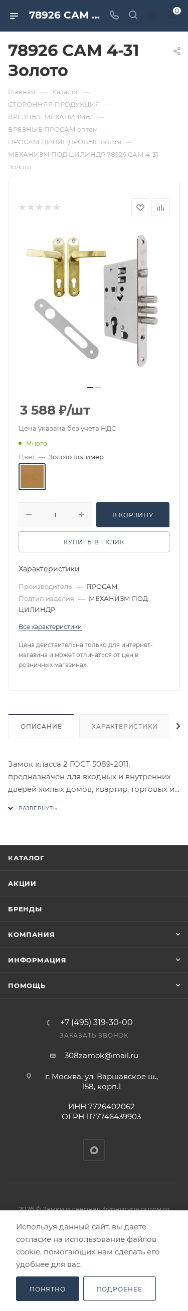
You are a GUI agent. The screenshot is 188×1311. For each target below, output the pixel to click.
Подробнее (119, 1289)
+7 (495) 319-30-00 (96, 1023)
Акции (22, 883)
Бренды (25, 909)
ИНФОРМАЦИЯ (37, 960)
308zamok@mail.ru (101, 1055)
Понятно (48, 1289)
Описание (41, 726)
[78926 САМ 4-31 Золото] (94, 304)
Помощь (27, 985)
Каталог (26, 858)
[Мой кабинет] (151, 16)
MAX (94, 1150)
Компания (31, 934)
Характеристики (124, 726)
